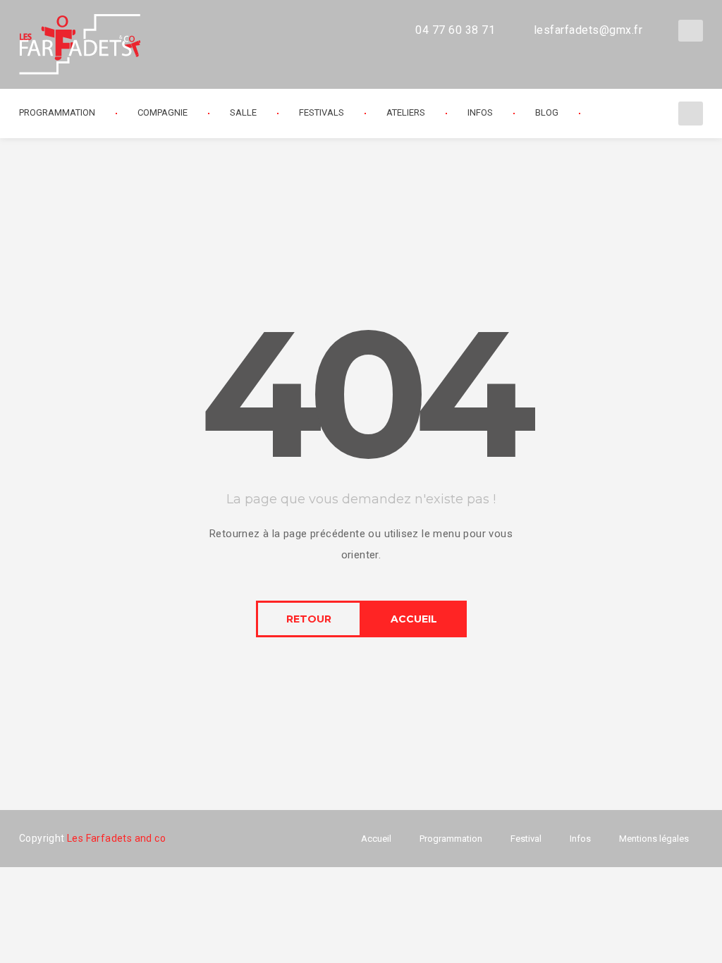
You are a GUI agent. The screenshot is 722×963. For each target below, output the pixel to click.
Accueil (376, 838)
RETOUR (308, 619)
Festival (526, 838)
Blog (546, 112)
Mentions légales (654, 838)
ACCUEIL (414, 619)
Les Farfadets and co (116, 838)
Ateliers (405, 112)
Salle (243, 112)
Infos (480, 112)
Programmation (451, 838)
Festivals (321, 112)
